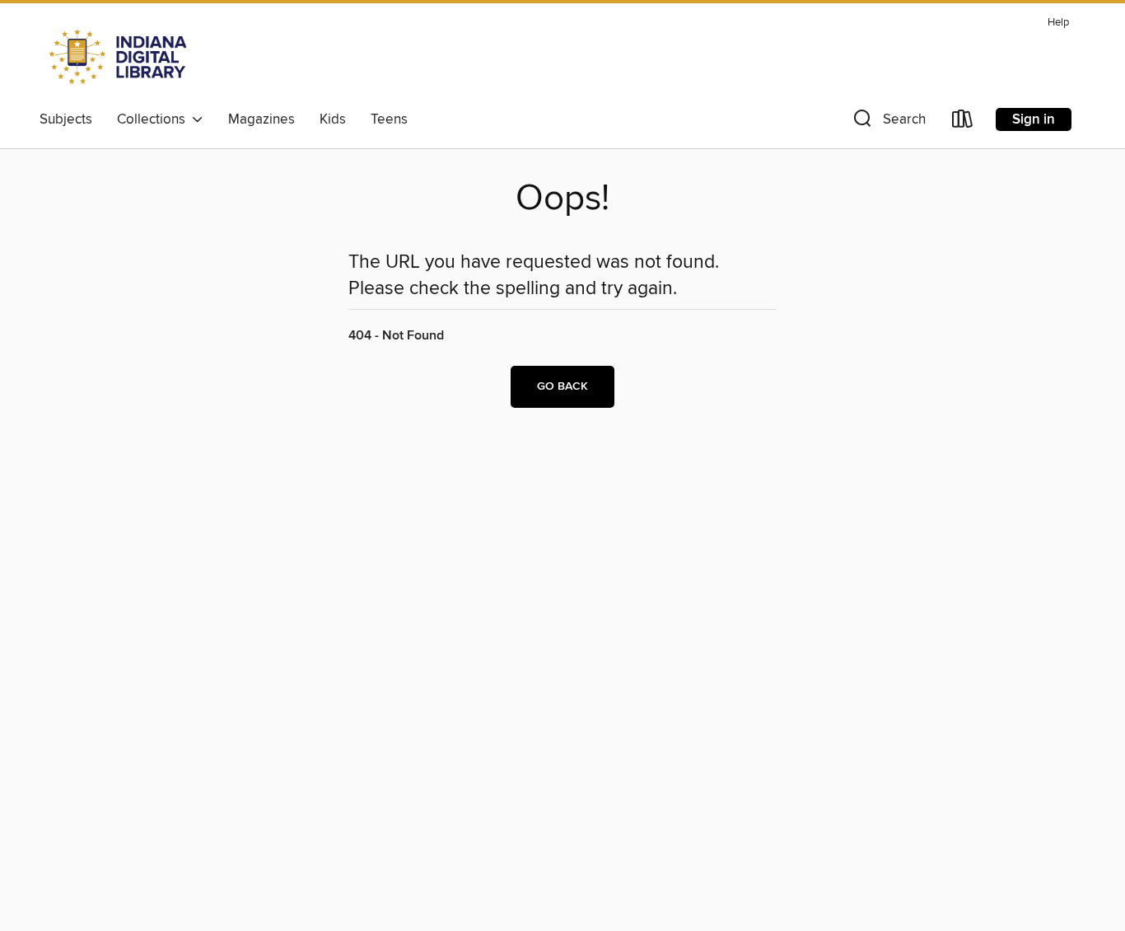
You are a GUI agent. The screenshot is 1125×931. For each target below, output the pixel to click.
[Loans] (962, 122)
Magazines (261, 119)
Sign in (1033, 119)
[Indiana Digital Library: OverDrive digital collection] (119, 57)
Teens (389, 119)
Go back (562, 386)
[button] (888, 122)
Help (1058, 22)
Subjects (66, 119)
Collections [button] (154, 119)
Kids (333, 119)
